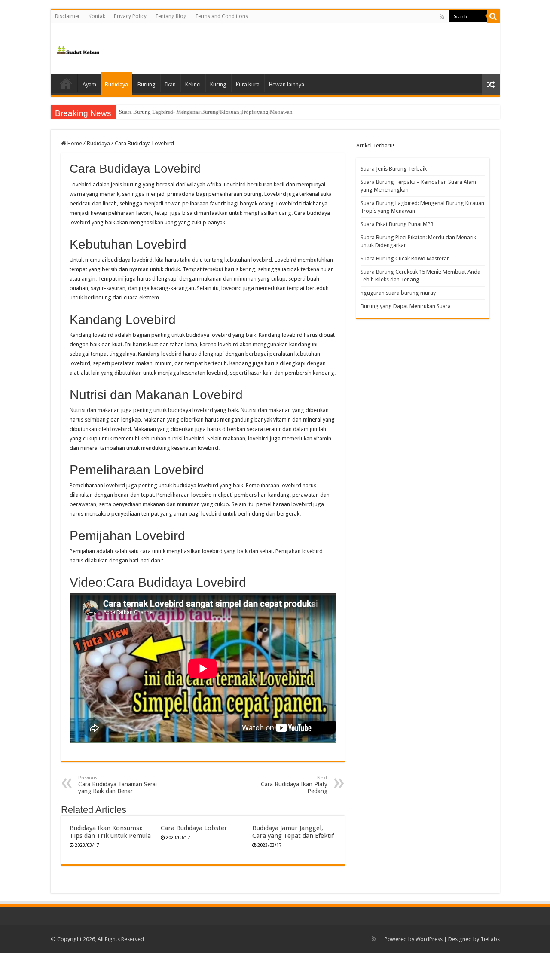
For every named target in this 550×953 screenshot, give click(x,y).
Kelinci (193, 84)
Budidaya (116, 84)
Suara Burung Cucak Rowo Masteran (405, 258)
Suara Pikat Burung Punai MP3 (397, 224)
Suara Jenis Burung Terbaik (394, 168)
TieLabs (490, 939)
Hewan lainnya (286, 84)
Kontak (97, 16)
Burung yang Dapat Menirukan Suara (406, 306)
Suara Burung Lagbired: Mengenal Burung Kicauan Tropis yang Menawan (206, 112)
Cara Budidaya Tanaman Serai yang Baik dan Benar (117, 784)
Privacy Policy (130, 16)
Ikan (170, 84)
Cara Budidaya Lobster (194, 828)
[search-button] (493, 16)
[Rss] (442, 17)
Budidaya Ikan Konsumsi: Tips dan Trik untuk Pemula (110, 832)
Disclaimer (67, 16)
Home (66, 83)
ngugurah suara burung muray (398, 293)
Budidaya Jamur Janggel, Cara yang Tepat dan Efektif (293, 832)
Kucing (218, 84)
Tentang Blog (170, 16)
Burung (147, 84)
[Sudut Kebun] (78, 48)
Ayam (89, 84)
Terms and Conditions (221, 16)
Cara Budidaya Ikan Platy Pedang (294, 784)
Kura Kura (248, 84)
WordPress (429, 939)
